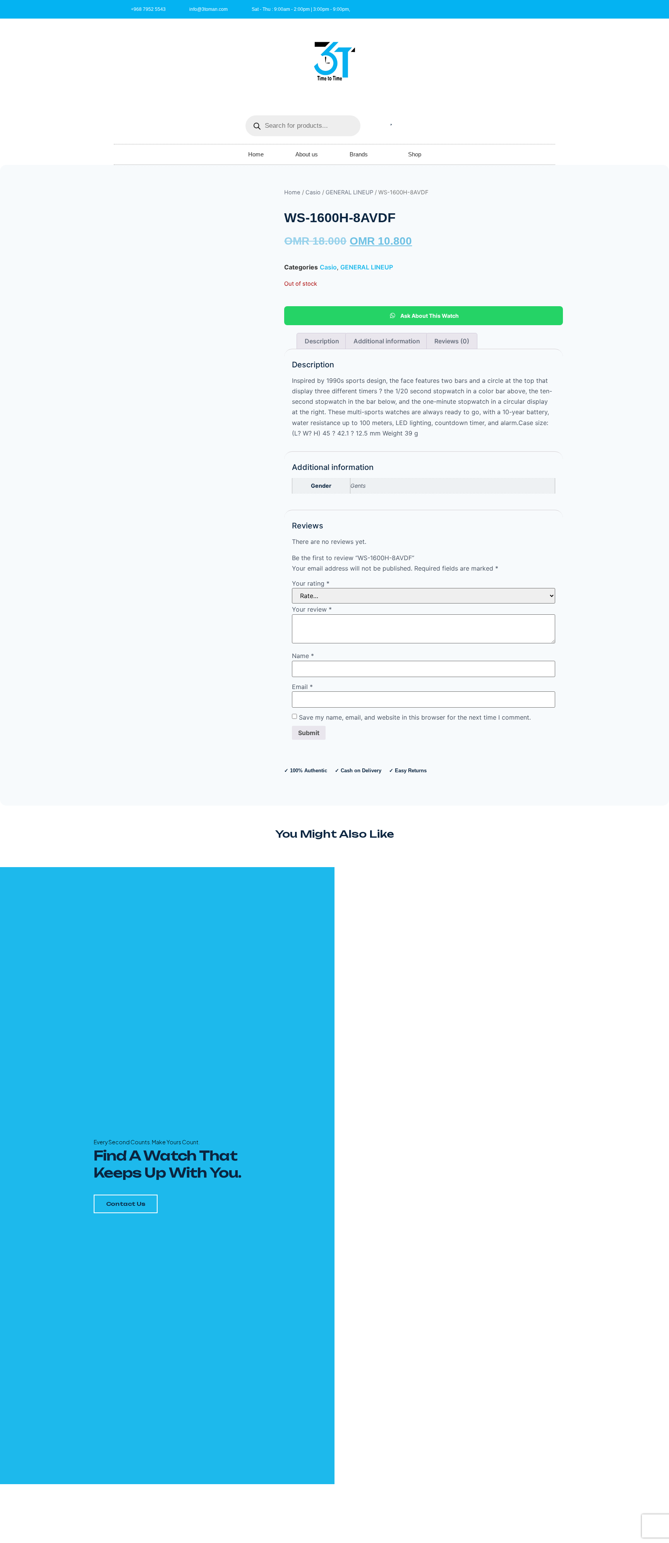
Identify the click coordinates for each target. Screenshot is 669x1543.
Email (302, 687)
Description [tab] (322, 341)
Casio (313, 192)
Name (303, 656)
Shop (414, 154)
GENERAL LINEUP (349, 192)
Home (256, 154)
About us (306, 154)
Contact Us (126, 1203)
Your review (312, 609)
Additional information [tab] (386, 341)
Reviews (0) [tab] (451, 341)
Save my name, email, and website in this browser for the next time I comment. (415, 717)
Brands (359, 154)
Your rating (310, 583)
